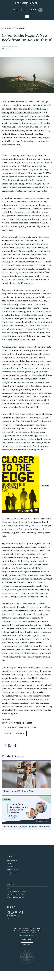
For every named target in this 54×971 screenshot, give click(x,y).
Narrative (12, 28)
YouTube (16, 912)
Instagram (12, 912)
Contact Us (26, 944)
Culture (5, 28)
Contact (32, 10)
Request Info (11, 872)
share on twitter (15, 745)
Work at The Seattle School (16, 897)
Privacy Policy (27, 939)
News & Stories (12, 860)
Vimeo (19, 912)
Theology (21, 28)
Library (9, 863)
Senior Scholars (12, 869)
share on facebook (10, 745)
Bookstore (10, 866)
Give (23, 10)
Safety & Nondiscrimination (16, 891)
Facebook (8, 912)
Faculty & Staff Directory (15, 894)
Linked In (23, 912)
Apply (15, 10)
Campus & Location (13, 916)
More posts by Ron (13, 733)
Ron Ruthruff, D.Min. (10, 46)
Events (9, 889)
